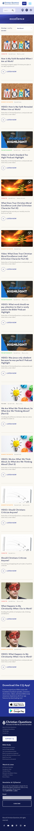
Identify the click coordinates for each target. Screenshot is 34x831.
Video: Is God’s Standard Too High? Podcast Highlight (14, 156)
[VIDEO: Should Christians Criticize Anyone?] (17, 499)
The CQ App (6, 731)
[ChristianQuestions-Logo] (11, 3)
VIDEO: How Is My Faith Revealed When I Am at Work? (17, 107)
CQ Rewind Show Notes (9, 729)
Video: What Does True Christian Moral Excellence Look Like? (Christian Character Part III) (16, 256)
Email (5, 794)
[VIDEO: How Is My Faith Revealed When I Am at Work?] (17, 93)
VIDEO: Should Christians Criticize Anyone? (13, 510)
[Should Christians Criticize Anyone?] (17, 547)
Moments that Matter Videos (10, 773)
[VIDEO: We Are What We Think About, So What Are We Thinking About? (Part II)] (17, 446)
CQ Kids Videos (6, 771)
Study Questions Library (9, 747)
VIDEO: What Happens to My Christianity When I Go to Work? (16, 655)
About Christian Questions (9, 727)
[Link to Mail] (25, 825)
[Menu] (29, 3)
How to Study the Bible (8, 749)
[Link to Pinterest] (16, 825)
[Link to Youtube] (8, 825)
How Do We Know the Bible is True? (11, 755)
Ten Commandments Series (9, 751)
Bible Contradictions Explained (10, 753)
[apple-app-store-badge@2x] (17, 704)
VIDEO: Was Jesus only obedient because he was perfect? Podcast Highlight (16, 360)
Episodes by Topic (7, 769)
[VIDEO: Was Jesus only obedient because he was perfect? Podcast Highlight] (17, 343)
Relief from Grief (7, 757)
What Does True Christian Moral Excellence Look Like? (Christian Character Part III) (16, 205)
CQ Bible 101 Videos (8, 775)
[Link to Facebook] (4, 825)
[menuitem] (29, 3)
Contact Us (5, 733)
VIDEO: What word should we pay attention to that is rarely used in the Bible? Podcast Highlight (15, 308)
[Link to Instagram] (20, 825)
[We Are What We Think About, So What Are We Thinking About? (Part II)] (17, 395)
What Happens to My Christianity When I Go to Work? (16, 607)
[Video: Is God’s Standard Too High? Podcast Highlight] (17, 140)
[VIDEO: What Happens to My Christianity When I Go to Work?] (17, 642)
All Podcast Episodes (8, 767)
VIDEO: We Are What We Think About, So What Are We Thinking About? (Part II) (16, 461)
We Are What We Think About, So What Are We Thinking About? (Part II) (17, 411)
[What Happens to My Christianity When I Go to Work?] (17, 593)
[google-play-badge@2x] (17, 710)
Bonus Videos (6, 776)
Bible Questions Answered (9, 759)
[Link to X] (12, 825)
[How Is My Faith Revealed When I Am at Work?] (17, 45)
